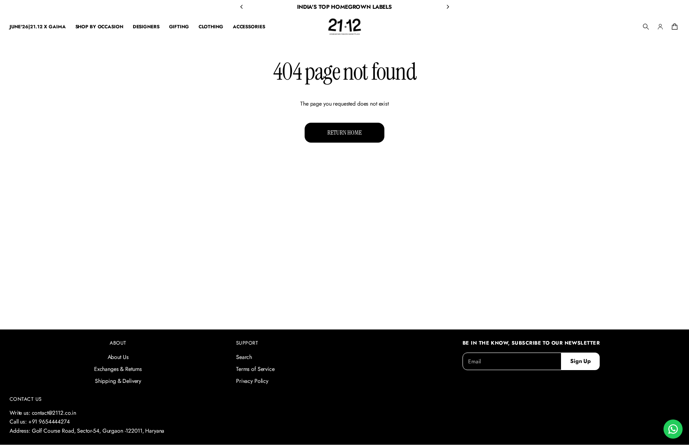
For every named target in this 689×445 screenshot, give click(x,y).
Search (244, 357)
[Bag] (673, 26)
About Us (118, 357)
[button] (646, 26)
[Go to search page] (646, 26)
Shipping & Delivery (118, 381)
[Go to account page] (660, 26)
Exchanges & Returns (118, 369)
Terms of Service (255, 369)
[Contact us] (673, 429)
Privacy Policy (252, 381)
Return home (344, 132)
